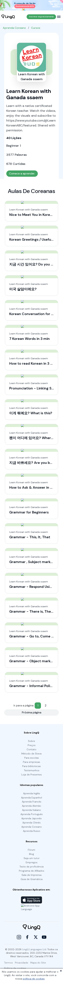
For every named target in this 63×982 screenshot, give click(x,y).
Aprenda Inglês (31, 793)
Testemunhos (31, 770)
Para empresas (31, 762)
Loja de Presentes (31, 774)
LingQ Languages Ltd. (34, 949)
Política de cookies (15, 968)
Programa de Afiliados (31, 870)
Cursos (35, 28)
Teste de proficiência (31, 866)
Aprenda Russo (31, 831)
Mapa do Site (38, 962)
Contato (31, 749)
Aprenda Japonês (31, 818)
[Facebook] (27, 937)
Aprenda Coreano (14, 28)
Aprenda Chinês (31, 822)
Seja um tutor (32, 858)
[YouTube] (44, 937)
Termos (8, 962)
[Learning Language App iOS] (31, 899)
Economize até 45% (25, 6)
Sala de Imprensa (31, 875)
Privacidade (21, 962)
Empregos (31, 862)
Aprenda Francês (31, 801)
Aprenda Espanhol (31, 797)
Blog (31, 854)
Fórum (31, 849)
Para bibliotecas (31, 766)
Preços (32, 745)
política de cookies (34, 978)
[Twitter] (35, 937)
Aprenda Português (31, 814)
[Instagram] (19, 937)
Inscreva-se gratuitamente (41, 16)
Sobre (31, 741)
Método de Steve (31, 753)
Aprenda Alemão (31, 805)
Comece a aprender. (22, 173)
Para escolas (31, 757)
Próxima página (31, 712)
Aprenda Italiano (31, 810)
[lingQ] (8, 17)
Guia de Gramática (32, 879)
